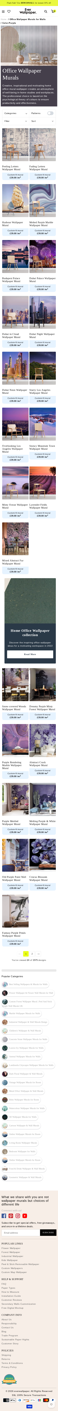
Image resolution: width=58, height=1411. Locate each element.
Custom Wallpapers (12, 1268)
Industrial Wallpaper (12, 1256)
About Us (6, 1319)
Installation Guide (11, 1296)
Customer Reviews (12, 1300)
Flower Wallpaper (11, 1248)
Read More (30, 654)
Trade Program (10, 1335)
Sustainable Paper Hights (15, 1339)
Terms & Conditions (12, 1363)
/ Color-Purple (8, 23)
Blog (4, 1331)
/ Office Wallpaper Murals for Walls (27, 19)
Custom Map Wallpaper (14, 1272)
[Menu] (3, 11)
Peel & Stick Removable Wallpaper (20, 1264)
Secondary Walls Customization (19, 1304)
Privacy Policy (9, 1367)
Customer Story (10, 1343)
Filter (6, 121)
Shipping (6, 1355)
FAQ (4, 1284)
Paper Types (8, 1288)
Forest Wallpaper (11, 1252)
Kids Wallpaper (10, 1260)
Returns (6, 1359)
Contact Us (8, 1327)
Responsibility (9, 1323)
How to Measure (10, 1292)
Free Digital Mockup (13, 1308)
